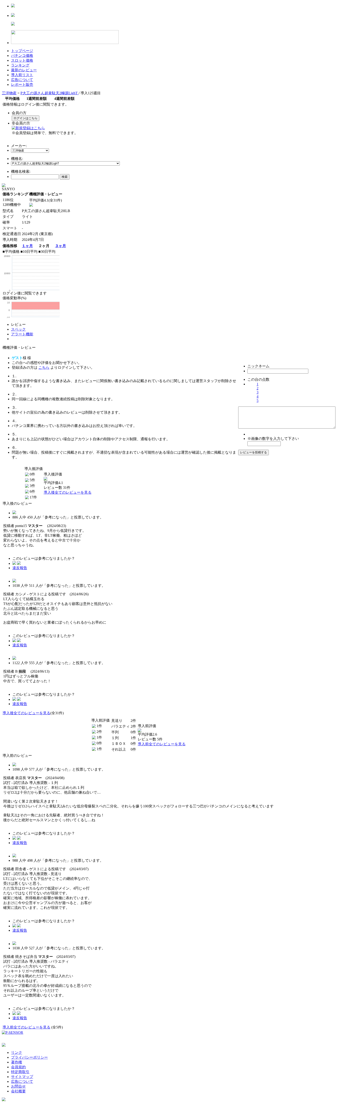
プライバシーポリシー (29, 1057)
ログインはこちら (25, 118)
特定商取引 (20, 1072)
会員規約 (18, 1067)
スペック (18, 329)
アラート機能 (22, 334)
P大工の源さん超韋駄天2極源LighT (49, 93)
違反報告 (19, 568)
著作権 (16, 1062)
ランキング (20, 65)
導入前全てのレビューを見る (162, 744)
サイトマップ (22, 1077)
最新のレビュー (24, 70)
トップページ (22, 51)
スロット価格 (22, 60)
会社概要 (18, 1091)
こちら (43, 367)
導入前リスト (22, 75)
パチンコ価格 (22, 56)
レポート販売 (22, 84)
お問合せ (18, 1086)
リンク (16, 1052)
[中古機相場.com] (13, 6)
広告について (22, 80)
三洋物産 (9, 93)
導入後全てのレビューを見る (68, 492)
